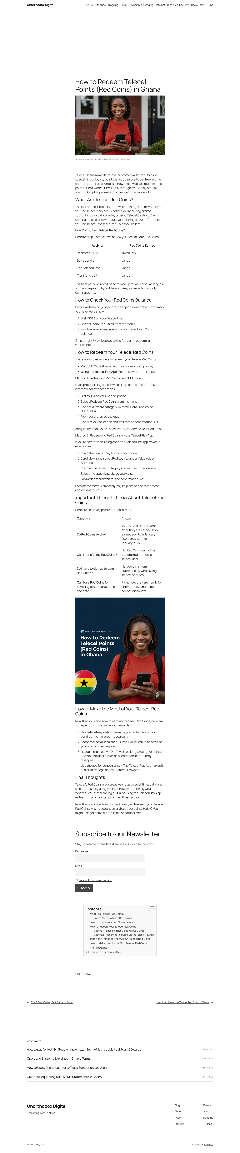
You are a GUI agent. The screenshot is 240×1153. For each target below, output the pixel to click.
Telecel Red (95, 207)
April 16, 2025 (207, 1076)
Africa (79, 974)
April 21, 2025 (207, 1058)
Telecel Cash (136, 215)
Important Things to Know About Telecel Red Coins (119, 939)
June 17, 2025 (207, 1049)
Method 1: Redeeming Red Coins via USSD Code (119, 930)
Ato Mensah (89, 159)
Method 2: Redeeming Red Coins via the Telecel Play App (124, 934)
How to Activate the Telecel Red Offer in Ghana (183, 1002)
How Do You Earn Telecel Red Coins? (113, 918)
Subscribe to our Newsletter (103, 952)
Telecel (100, 159)
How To (107, 159)
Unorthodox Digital (40, 5)
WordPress (208, 1144)
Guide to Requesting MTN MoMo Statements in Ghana (64, 1077)
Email (78, 866)
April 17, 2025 (207, 1067)
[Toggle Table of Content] (150, 908)
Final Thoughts (98, 947)
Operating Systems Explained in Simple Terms (59, 1058)
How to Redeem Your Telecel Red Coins (112, 926)
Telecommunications (121, 159)
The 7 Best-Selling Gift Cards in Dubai (52, 1002)
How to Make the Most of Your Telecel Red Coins (118, 943)
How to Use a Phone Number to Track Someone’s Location (67, 1067)
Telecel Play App (106, 372)
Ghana (89, 974)
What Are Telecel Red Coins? (106, 914)
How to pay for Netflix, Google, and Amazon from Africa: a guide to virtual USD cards (84, 1049)
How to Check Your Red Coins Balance (112, 922)
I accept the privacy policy (95, 880)
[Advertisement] (120, 39)
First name (81, 851)
